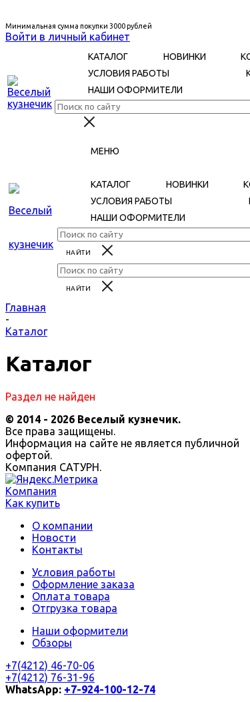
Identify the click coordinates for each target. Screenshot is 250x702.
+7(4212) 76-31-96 (50, 677)
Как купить (32, 503)
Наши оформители (80, 631)
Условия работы (73, 572)
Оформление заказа (83, 584)
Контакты (57, 550)
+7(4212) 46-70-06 (50, 665)
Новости (54, 538)
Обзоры (52, 643)
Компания (31, 491)
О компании (62, 526)
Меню (105, 151)
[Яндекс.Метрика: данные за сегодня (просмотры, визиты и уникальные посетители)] (51, 479)
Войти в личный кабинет (67, 37)
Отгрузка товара (74, 608)
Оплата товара (71, 596)
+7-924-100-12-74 (109, 689)
